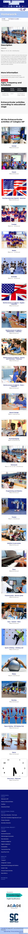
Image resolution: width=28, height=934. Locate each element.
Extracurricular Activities (7, 870)
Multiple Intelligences (6, 841)
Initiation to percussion (14, 543)
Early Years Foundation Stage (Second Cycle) (11, 817)
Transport (3, 860)
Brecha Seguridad (15, 3)
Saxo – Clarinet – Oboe (14, 621)
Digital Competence (5, 844)
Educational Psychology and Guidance (9, 865)
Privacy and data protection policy (18, 931)
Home (3, 19)
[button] (24, 6)
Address (5, 80)
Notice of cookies (23, 932)
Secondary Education (6, 822)
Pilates (14, 674)
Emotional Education (6, 833)
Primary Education (5, 820)
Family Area (7, 1)
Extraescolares (13, 19)
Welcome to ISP (4, 799)
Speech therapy (14, 412)
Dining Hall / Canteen (6, 862)
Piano (14, 569)
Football (14, 224)
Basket (14, 250)
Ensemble (14, 276)
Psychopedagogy (14, 438)
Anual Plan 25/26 (5, 852)
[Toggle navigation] (3, 9)
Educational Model (5, 806)
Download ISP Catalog (18, 1)
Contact (4, 6)
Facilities (3, 804)
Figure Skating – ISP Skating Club (14, 726)
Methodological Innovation (7, 836)
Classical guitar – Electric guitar (14, 595)
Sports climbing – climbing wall (14, 647)
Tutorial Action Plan (5, 849)
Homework (14, 465)
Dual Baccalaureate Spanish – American (14, 198)
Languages (3, 831)
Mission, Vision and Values (7, 801)
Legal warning (7, 931)
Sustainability (4, 846)
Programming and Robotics (14, 491)
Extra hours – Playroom (14, 778)
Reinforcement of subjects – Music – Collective (14, 385)
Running (14, 700)
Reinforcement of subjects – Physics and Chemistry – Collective (14, 358)
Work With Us (4, 873)
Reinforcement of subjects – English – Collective (14, 303)
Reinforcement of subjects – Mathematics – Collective (14, 331)
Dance (14, 752)
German (14, 146)
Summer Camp (4, 868)
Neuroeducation (4, 838)
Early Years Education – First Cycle (9, 815)
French (14, 172)
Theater (14, 517)
